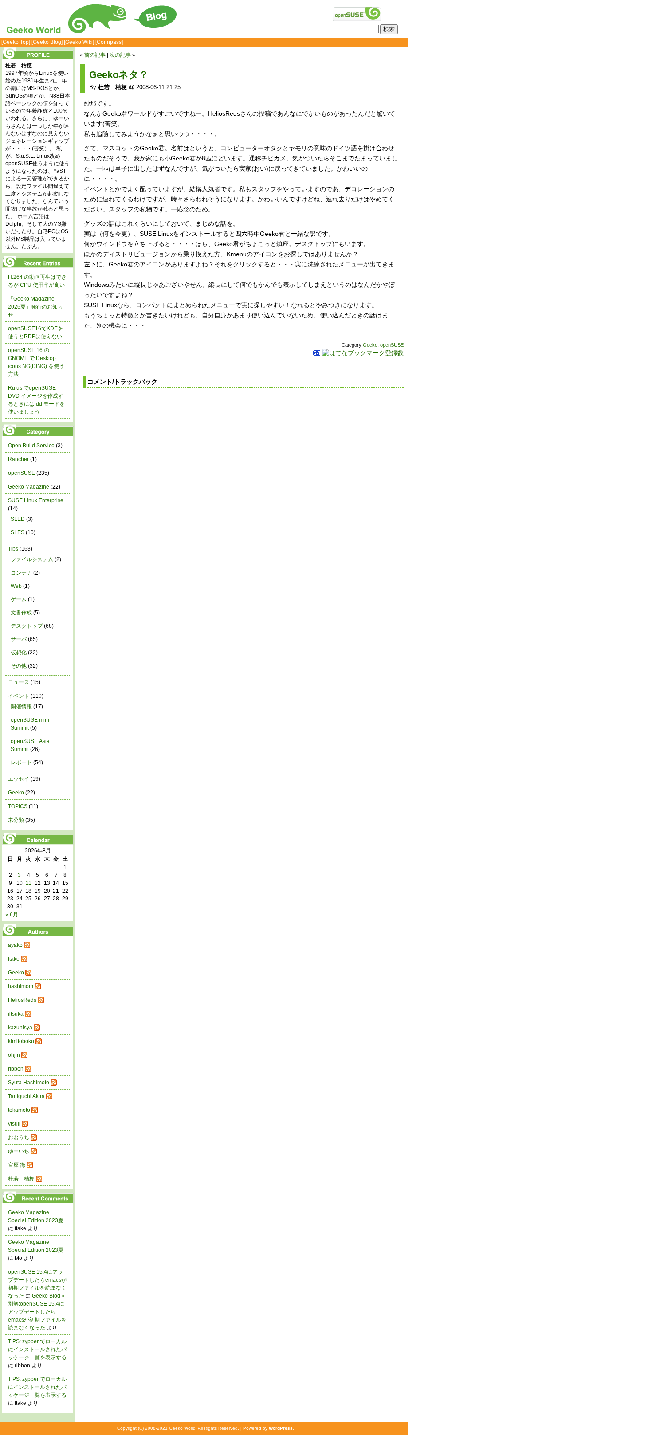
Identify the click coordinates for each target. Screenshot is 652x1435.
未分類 (16, 820)
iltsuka (16, 1014)
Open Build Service (31, 445)
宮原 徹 (16, 1165)
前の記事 (95, 55)
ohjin (14, 1055)
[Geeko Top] (15, 42)
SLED (18, 519)
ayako (15, 945)
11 (28, 883)
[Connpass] (109, 42)
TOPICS (17, 806)
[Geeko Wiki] (79, 42)
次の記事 (120, 55)
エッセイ (18, 779)
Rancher (18, 459)
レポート (21, 762)
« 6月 (11, 914)
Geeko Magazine (28, 487)
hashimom (20, 986)
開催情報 (21, 707)
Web (16, 586)
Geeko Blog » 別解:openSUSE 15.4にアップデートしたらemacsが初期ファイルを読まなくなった (37, 1312)
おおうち (18, 1137)
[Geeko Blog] (47, 42)
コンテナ (21, 573)
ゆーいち (18, 1151)
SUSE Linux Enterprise (35, 500)
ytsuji (14, 1124)
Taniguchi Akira (26, 1096)
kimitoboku (21, 1041)
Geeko (370, 345)
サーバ (19, 639)
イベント (18, 696)
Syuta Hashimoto (28, 1082)
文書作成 (21, 613)
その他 (19, 666)
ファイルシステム (32, 559)
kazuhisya (20, 1027)
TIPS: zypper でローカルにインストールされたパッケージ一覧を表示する (37, 1349)
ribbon (16, 1069)
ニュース (18, 682)
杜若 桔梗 (21, 1179)
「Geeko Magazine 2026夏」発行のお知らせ (35, 307)
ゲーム (19, 599)
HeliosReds (22, 1000)
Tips (13, 549)
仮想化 (19, 652)
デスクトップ (27, 626)
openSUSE (392, 345)
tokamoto (19, 1110)
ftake (14, 959)
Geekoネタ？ (119, 74)
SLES (17, 532)
